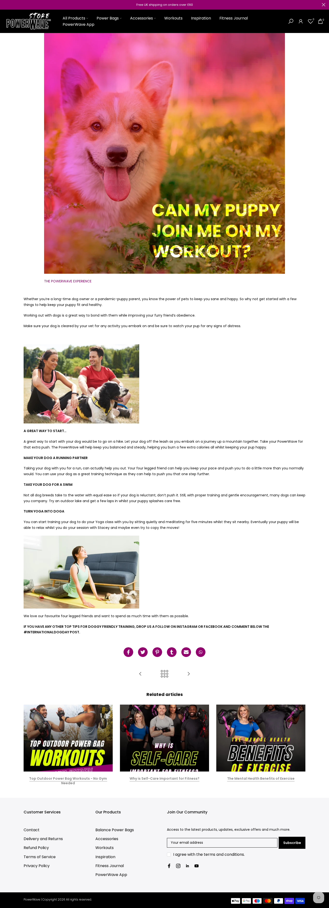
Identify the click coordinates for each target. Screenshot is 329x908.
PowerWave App (78, 24)
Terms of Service (40, 857)
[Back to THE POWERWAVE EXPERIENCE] (164, 674)
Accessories (141, 18)
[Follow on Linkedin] (187, 866)
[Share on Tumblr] (172, 652)
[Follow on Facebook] (169, 866)
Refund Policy (36, 847)
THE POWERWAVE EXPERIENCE (68, 281)
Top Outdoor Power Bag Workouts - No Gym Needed (68, 781)
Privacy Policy (37, 866)
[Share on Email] (186, 652)
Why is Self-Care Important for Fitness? (164, 778)
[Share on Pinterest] (157, 652)
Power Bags (108, 18)
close (5, 4)
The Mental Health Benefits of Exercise (261, 778)
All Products (74, 18)
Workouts (173, 18)
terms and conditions (224, 854)
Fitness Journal (233, 18)
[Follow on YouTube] (196, 866)
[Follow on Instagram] (178, 866)
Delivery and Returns (43, 839)
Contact (31, 830)
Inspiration (201, 18)
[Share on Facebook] (128, 652)
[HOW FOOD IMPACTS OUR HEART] (189, 674)
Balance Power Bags (114, 830)
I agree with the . (209, 854)
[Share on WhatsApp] (200, 652)
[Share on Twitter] (143, 652)
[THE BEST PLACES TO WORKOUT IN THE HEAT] (140, 674)
